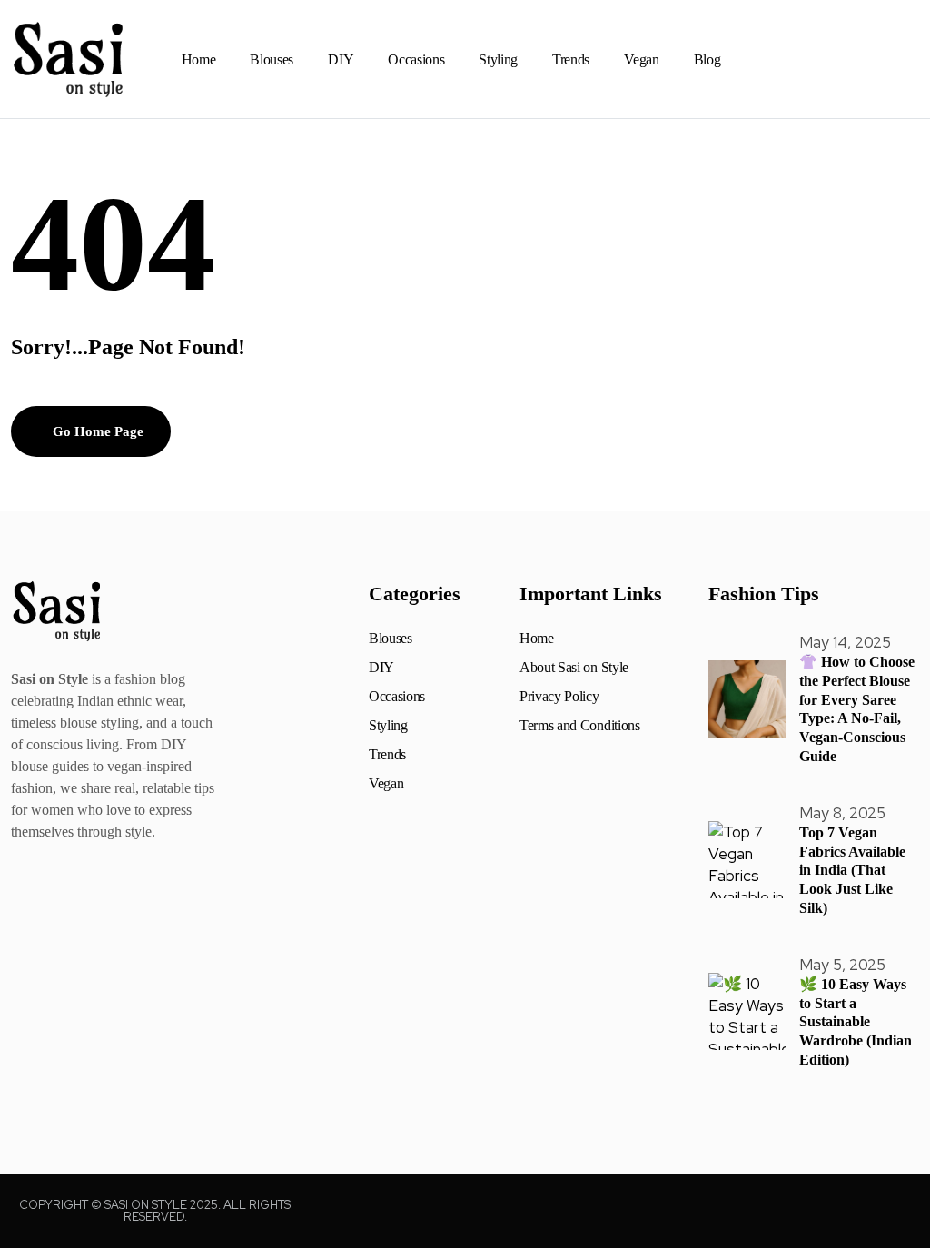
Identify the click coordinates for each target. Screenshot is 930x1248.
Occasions (416, 59)
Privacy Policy (559, 696)
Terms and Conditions (579, 725)
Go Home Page (96, 431)
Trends (570, 59)
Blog (707, 59)
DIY (340, 59)
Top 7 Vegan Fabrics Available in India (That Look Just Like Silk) (852, 870)
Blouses (271, 59)
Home (199, 59)
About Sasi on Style (573, 667)
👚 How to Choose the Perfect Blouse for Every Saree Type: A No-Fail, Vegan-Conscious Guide (857, 709)
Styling (498, 59)
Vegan (641, 59)
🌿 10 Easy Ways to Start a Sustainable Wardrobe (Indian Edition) (855, 1021)
